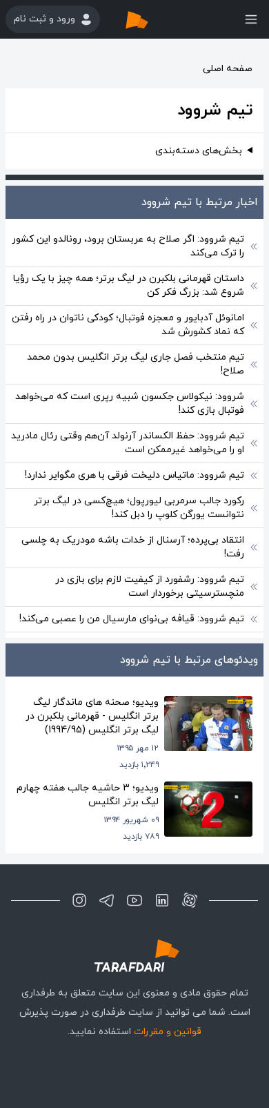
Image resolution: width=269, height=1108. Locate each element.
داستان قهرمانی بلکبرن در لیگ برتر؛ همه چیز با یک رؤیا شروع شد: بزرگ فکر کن (128, 285)
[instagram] (79, 900)
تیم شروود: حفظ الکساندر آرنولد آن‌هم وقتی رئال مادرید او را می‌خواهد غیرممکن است (127, 442)
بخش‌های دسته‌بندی (198, 150)
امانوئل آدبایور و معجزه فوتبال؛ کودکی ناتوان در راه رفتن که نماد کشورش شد (128, 324)
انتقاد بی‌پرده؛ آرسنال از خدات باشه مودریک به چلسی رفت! (132, 547)
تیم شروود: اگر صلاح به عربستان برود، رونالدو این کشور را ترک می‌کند (128, 246)
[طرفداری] (151, 19)
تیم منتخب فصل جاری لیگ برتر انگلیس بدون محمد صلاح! (135, 364)
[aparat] (189, 900)
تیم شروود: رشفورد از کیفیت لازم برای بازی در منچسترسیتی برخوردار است (149, 586)
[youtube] (134, 900)
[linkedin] (162, 900)
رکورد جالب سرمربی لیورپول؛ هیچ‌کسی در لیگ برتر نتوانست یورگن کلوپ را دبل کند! (139, 507)
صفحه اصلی (227, 68)
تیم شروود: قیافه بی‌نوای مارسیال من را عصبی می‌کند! (131, 618)
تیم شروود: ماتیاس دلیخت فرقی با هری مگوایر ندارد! (134, 475)
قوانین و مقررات (167, 1031)
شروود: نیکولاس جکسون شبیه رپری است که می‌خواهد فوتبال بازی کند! (129, 403)
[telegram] (107, 900)
